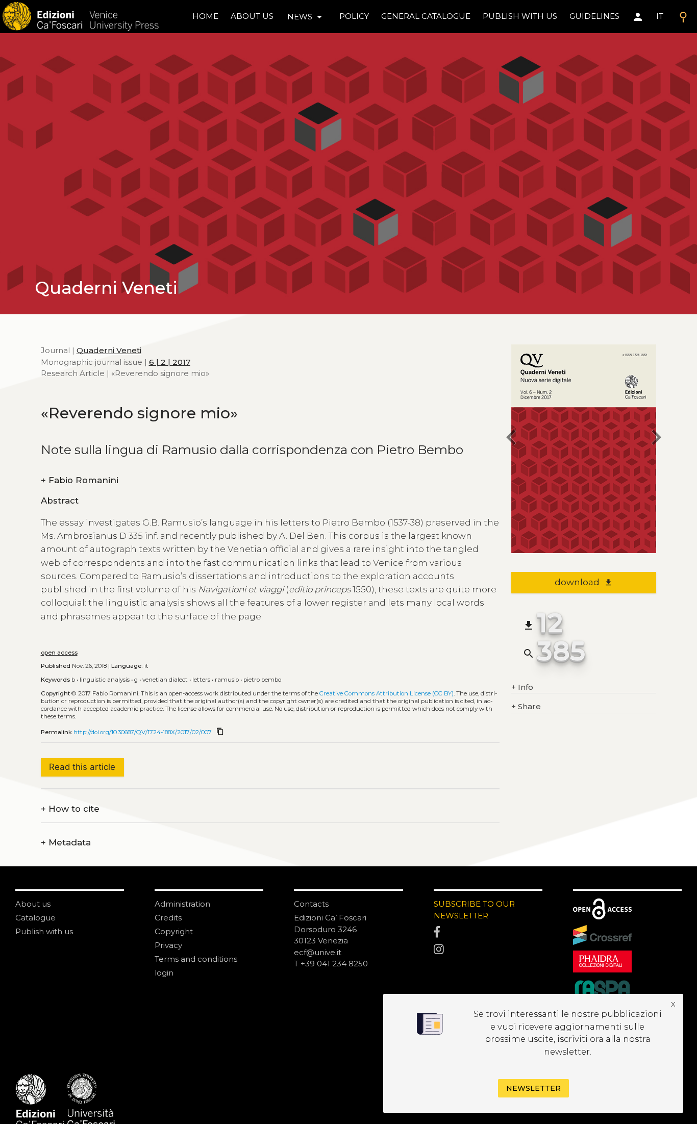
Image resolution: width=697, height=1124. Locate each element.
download (583, 582)
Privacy (168, 945)
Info (522, 687)
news (306, 17)
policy (354, 16)
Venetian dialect (165, 679)
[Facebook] (488, 932)
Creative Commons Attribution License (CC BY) (386, 693)
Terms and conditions (196, 959)
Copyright (174, 931)
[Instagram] (488, 949)
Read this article (82, 767)
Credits (168, 917)
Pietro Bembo (262, 679)
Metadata (66, 842)
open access (59, 652)
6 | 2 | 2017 (169, 361)
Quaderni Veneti (109, 350)
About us (252, 16)
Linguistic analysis (105, 679)
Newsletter (533, 1088)
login (164, 973)
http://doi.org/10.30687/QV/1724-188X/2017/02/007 (142, 732)
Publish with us (520, 16)
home (205, 16)
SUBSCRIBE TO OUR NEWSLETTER (474, 909)
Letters (201, 679)
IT (659, 16)
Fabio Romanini (79, 480)
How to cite (70, 809)
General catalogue (425, 16)
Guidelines (594, 16)
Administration (182, 904)
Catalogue (35, 917)
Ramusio (227, 679)
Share (526, 706)
